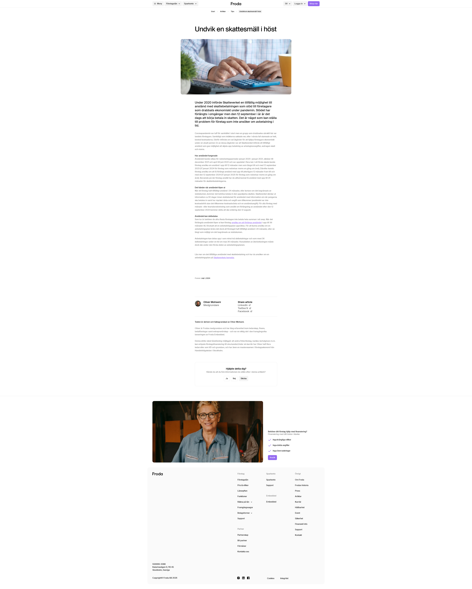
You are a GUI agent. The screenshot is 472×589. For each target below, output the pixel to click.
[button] (158, 3)
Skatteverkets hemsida (224, 257)
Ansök (272, 457)
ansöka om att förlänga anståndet (247, 222)
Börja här (314, 3)
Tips (232, 11)
